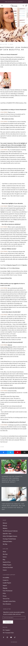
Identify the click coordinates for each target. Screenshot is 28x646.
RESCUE (10, 345)
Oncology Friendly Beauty (9, 539)
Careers (5, 570)
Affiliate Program (7, 564)
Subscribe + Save (7, 533)
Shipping (5, 588)
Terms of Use (6, 598)
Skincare (5, 523)
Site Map (5, 544)
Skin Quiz (5, 554)
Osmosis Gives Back (8, 567)
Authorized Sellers (7, 541)
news (11, 44)
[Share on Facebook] (3, 452)
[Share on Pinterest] (17, 452)
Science (5, 557)
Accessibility (6, 577)
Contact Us (5, 580)
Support (5, 585)
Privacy (4, 596)
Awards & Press (7, 562)
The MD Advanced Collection (10, 531)
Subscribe (8, 622)
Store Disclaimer (7, 604)
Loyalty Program (7, 583)
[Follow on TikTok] (14, 637)
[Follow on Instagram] (7, 637)
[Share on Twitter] (10, 452)
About (4, 551)
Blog (4, 559)
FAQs (4, 593)
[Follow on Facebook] (3, 637)
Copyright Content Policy (9, 601)
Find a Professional (7, 590)
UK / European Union (8, 632)
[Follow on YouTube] (11, 637)
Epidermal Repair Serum (6, 347)
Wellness (5, 528)
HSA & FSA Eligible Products (10, 536)
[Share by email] (24, 452)
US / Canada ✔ (6, 630)
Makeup (5, 525)
